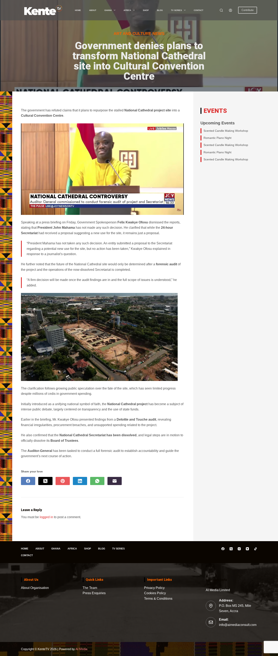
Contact (198, 10)
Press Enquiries (94, 593)
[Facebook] (28, 481)
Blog (160, 10)
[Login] (230, 10)
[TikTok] (255, 548)
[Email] (114, 481)
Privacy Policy (154, 588)
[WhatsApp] (97, 481)
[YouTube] (247, 548)
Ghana (108, 10)
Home (78, 10)
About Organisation (35, 588)
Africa (127, 10)
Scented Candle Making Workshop (226, 130)
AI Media (81, 649)
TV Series (176, 10)
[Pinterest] (63, 481)
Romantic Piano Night (217, 137)
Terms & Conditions (158, 598)
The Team (90, 588)
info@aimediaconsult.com (237, 625)
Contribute (248, 10)
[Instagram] (239, 548)
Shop (146, 10)
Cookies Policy (155, 593)
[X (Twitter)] (45, 481)
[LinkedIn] (80, 481)
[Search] (221, 10)
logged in (46, 517)
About (92, 10)
